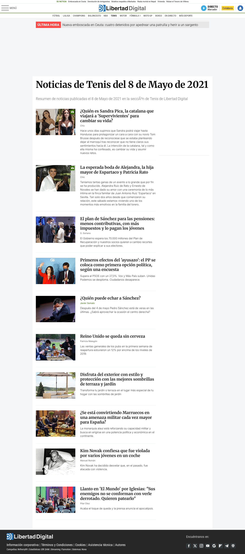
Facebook (188, 545)
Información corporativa (23, 545)
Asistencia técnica (100, 545)
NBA (106, 15)
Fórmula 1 (135, 15)
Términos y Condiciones (57, 545)
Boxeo (158, 15)
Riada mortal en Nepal (146, 1)
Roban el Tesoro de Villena (177, 1)
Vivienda (161, 1)
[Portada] (122, 8)
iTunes (233, 545)
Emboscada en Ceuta (77, 1)
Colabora (227, 8)
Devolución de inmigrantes (99, 1)
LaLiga (66, 15)
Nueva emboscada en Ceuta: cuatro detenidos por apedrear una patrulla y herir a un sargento (130, 25)
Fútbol (56, 15)
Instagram (201, 545)
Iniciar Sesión (240, 8)
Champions (79, 15)
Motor (123, 15)
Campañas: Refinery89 (17, 549)
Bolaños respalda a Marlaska (124, 1)
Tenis (114, 15)
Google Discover (214, 545)
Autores (120, 545)
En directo (170, 15)
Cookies (80, 545)
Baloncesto (94, 15)
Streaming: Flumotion (61, 549)
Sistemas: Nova (79, 549)
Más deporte (185, 15)
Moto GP (148, 15)
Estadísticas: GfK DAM (39, 549)
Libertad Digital (96, 536)
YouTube (207, 545)
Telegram (226, 545)
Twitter (195, 545)
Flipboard (220, 545)
